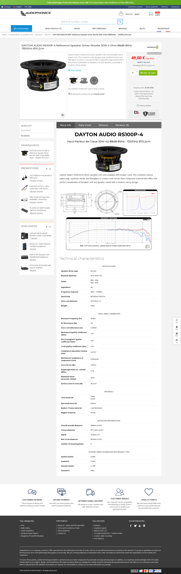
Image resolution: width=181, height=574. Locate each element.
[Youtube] (139, 526)
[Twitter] (135, 526)
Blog (142, 28)
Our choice (29, 226)
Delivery (165, 7)
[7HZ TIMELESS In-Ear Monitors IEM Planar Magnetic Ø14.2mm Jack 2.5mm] (24, 178)
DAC (22, 525)
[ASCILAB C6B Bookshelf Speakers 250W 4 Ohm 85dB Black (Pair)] (24, 236)
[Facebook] (130, 526)
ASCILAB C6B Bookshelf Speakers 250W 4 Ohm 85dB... (41, 234)
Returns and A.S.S (99, 531)
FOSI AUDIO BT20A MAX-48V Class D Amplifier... (40, 266)
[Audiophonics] (36, 13)
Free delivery (98, 538)
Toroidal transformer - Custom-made (107, 533)
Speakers (39, 34)
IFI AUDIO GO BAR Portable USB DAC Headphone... (40, 209)
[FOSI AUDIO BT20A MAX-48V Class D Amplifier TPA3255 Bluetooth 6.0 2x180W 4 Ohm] (24, 268)
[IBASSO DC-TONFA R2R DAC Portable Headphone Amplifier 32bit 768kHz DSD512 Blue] (24, 246)
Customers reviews (135, 7)
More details (75, 70)
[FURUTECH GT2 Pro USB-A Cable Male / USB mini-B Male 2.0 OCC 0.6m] (24, 189)
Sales (77, 28)
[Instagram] (144, 526)
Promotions (30, 168)
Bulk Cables (25, 528)
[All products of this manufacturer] (153, 47)
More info (65, 125)
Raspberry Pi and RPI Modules (32, 536)
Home (4, 34)
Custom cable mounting (102, 536)
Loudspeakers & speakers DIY (21, 34)
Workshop (163, 28)
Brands (123, 28)
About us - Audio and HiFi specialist (70, 525)
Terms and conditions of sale (68, 528)
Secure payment (152, 7)
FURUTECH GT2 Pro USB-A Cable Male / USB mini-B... (39, 187)
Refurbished (99, 28)
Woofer (48, 34)
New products (53, 28)
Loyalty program (99, 528)
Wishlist (26, 126)
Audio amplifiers (27, 531)
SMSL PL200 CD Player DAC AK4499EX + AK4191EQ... (40, 198)
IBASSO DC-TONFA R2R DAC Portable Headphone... (40, 245)
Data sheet (85, 125)
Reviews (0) (122, 125)
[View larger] (62, 115)
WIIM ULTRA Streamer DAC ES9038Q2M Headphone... (40, 256)
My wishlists (25, 135)
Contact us (175, 7)
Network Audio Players (29, 533)
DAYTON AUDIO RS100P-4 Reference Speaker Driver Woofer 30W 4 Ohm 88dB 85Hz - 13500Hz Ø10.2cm (39, 154)
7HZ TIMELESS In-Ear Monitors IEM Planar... (41, 176)
